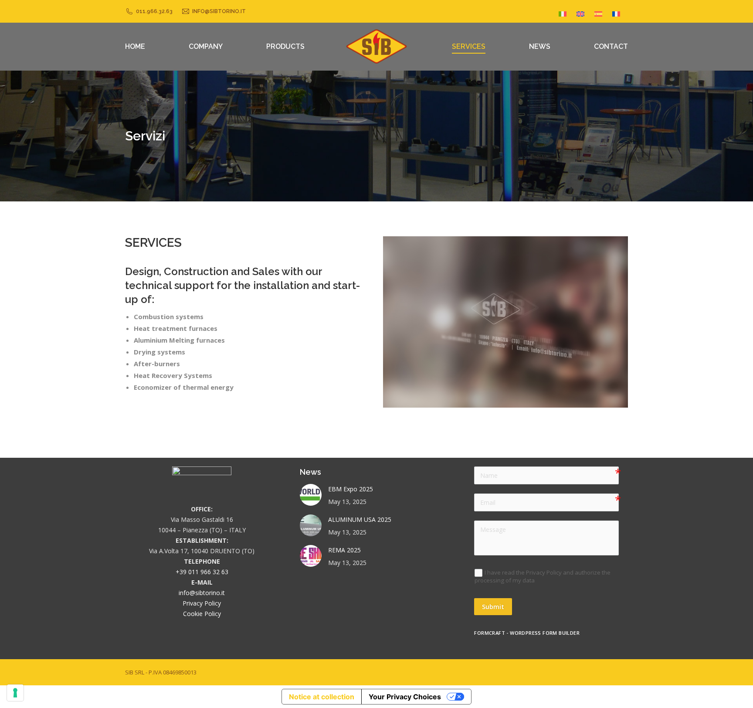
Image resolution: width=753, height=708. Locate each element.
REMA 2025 (344, 550)
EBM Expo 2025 (350, 489)
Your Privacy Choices (405, 696)
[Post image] (311, 495)
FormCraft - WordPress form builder (527, 633)
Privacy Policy (202, 603)
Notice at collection (321, 696)
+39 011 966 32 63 (202, 572)
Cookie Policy (202, 613)
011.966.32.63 (154, 11)
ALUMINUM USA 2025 (359, 519)
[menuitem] (562, 11)
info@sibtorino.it (219, 11)
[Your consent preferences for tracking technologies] (15, 692)
